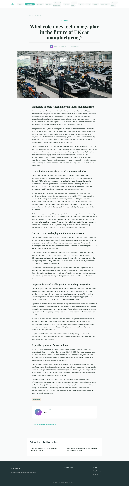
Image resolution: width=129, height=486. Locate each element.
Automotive (29, 4)
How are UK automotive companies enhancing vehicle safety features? (82, 449)
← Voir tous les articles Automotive (44, 424)
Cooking (48, 4)
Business (39, 4)
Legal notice (97, 471)
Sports (95, 4)
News (81, 4)
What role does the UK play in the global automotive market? (44, 449)
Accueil (31, 15)
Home (20, 4)
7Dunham (15, 468)
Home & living (74, 4)
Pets (88, 4)
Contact (95, 474)
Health (67, 4)
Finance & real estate (57, 4)
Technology (104, 4)
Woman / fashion (113, 4)
